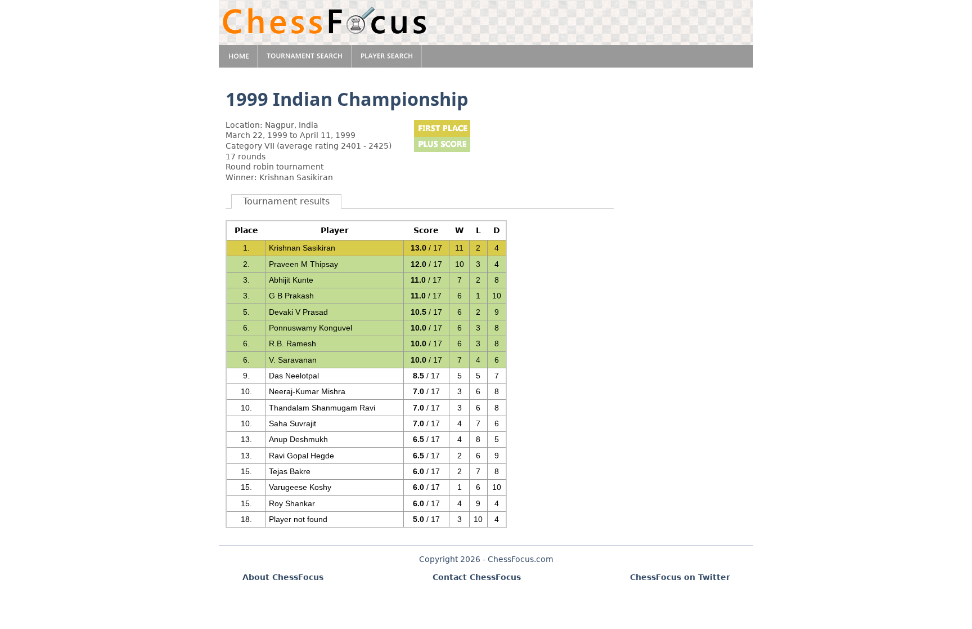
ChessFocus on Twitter (680, 577)
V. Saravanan (293, 359)
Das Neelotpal (294, 375)
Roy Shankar (292, 503)
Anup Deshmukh (298, 439)
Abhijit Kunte (291, 279)
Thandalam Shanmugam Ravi (322, 407)
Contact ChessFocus (477, 577)
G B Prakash (291, 295)
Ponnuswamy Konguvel (310, 327)
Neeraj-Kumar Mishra (307, 391)
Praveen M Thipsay (303, 264)
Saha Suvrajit (292, 423)
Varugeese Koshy (300, 487)
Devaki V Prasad (298, 311)
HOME (238, 56)
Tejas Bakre (289, 471)
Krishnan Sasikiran (302, 247)
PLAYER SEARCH (387, 56)
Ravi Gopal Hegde (301, 455)
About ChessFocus (282, 577)
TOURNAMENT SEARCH (305, 56)
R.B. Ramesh (292, 343)
